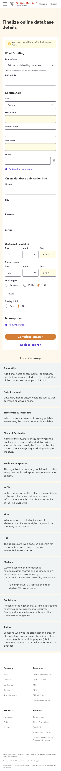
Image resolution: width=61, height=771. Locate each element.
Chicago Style (39, 695)
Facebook (8, 717)
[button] (30, 65)
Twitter (7, 722)
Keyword (15, 285)
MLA (35, 690)
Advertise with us (11, 695)
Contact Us (8, 685)
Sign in (54, 4)
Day (7, 248)
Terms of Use (38, 717)
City (7, 200)
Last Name (10, 141)
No (23, 306)
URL (44, 285)
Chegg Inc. (8, 680)
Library (8, 184)
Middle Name (11, 127)
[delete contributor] (54, 160)
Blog (6, 675)
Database (10, 214)
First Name (10, 113)
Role (7, 99)
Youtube (7, 727)
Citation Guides (39, 680)
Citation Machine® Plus (42, 675)
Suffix (8, 154)
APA (34, 685)
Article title (10, 75)
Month (26, 248)
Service (8, 230)
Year (42, 248)
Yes (12, 306)
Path (31, 285)
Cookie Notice (39, 727)
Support (7, 690)
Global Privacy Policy (41, 722)
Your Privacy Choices (42, 732)
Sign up (43, 4)
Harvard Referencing (41, 700)
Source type (11, 59)
